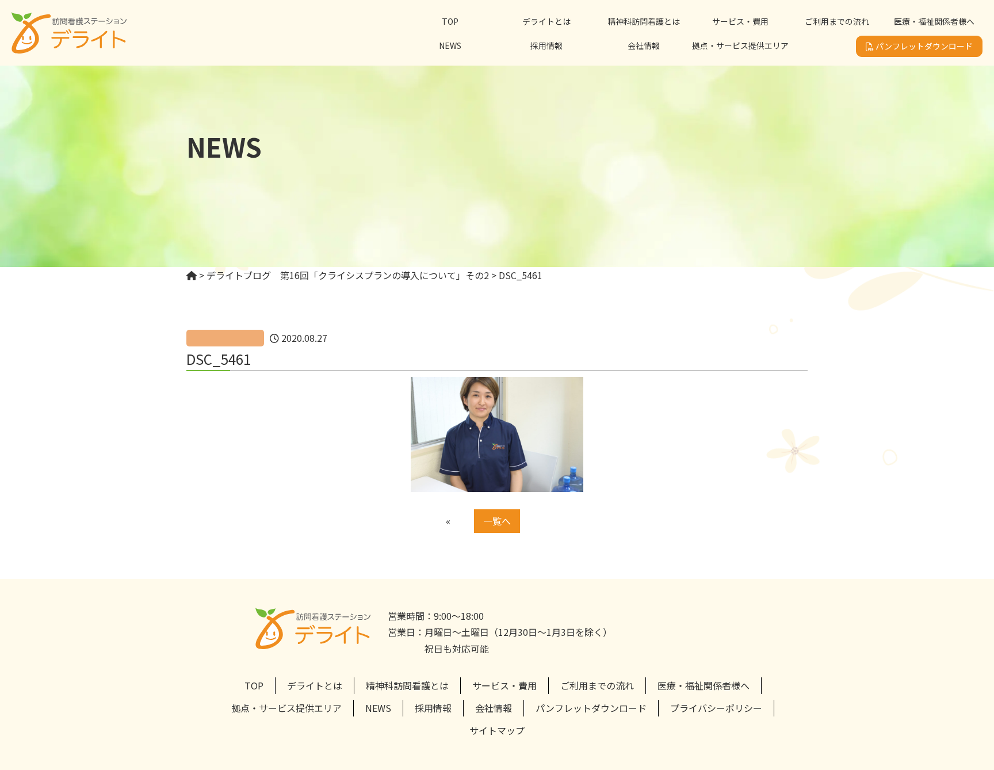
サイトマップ (497, 730)
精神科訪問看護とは (643, 21)
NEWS (450, 45)
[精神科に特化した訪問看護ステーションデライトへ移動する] (191, 275)
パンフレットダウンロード (923, 46)
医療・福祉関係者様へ (934, 21)
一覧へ (497, 521)
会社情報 (644, 45)
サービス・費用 (740, 21)
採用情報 (546, 45)
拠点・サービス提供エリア (740, 45)
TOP (450, 21)
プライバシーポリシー (716, 708)
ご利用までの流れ (837, 21)
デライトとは (546, 21)
